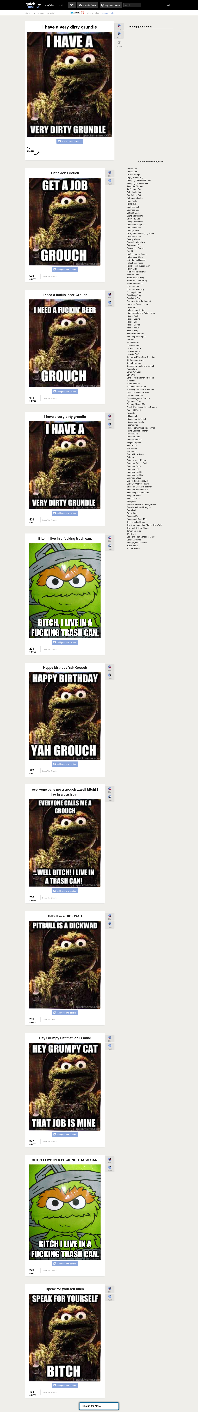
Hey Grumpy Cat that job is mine (65, 1037)
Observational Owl (135, 395)
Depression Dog (134, 245)
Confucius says (134, 227)
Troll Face (131, 533)
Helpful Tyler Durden (136, 309)
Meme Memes (133, 383)
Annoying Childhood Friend (139, 180)
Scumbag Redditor (135, 474)
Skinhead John (133, 498)
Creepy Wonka (133, 239)
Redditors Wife (133, 436)
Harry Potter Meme (135, 333)
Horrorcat (131, 339)
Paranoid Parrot (134, 410)
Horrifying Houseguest (137, 336)
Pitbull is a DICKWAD (65, 916)
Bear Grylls (132, 200)
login (169, 5)
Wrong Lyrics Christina (137, 542)
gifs (112, 12)
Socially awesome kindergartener (141, 504)
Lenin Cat (131, 374)
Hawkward (131, 306)
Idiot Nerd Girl (133, 342)
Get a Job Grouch (65, 172)
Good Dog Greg (134, 295)
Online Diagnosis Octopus (138, 398)
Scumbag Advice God (136, 463)
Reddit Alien (132, 433)
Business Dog (133, 209)
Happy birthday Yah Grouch (65, 667)
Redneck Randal (134, 439)
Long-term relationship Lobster (140, 377)
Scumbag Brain (134, 466)
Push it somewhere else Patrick (141, 427)
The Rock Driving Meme (137, 527)
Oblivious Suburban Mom (138, 392)
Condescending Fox (136, 224)
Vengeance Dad (134, 539)
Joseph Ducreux (134, 362)
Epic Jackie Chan (135, 256)
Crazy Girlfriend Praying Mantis (141, 233)
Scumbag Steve (134, 477)
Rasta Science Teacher (137, 430)
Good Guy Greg (134, 298)
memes (105, 12)
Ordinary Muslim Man (136, 404)
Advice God (132, 171)
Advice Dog (132, 168)
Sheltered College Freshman (139, 486)
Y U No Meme (133, 548)
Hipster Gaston (133, 324)
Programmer (132, 424)
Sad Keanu (132, 448)
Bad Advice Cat (134, 195)
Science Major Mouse (136, 460)
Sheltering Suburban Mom (138, 492)
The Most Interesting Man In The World (144, 524)
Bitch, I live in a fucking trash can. (65, 538)
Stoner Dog (132, 513)
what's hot (49, 5)
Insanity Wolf (133, 354)
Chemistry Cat (133, 218)
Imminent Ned (133, 345)
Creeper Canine (134, 236)
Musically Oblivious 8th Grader (140, 389)
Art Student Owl (134, 189)
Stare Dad (131, 510)
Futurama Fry (133, 286)
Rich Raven (132, 445)
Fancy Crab (132, 268)
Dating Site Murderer (136, 242)
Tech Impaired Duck (136, 521)
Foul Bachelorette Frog (137, 280)
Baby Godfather (134, 192)
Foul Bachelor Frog (135, 277)
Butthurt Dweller (134, 212)
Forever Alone (133, 274)
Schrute (130, 457)
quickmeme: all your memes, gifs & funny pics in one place (33, 5)
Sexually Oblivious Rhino (138, 483)
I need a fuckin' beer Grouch (65, 294)
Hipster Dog (132, 321)
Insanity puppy (133, 351)
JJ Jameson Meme (135, 360)
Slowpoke (131, 501)
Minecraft (131, 380)
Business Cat (133, 206)
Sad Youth (131, 451)
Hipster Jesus (133, 327)
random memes (72, 5)
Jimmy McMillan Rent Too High (141, 357)
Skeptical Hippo (134, 495)
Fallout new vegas (135, 262)
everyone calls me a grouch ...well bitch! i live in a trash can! (65, 792)
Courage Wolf (133, 230)
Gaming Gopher (134, 292)
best (61, 5)
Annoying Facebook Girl (137, 183)
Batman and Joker (135, 198)
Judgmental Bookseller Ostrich (140, 365)
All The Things (133, 174)
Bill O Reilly (132, 203)
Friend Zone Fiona (135, 283)
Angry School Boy (135, 177)
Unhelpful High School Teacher (140, 536)
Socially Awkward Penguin (139, 507)
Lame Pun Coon (134, 371)
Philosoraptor (133, 415)
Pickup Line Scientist (136, 418)
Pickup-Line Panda (135, 421)
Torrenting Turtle (134, 530)
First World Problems (136, 271)
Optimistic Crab (134, 401)
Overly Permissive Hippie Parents (142, 407)
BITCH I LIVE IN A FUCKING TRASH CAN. (65, 1159)
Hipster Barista (133, 318)
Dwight (130, 251)
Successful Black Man (137, 519)
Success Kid (132, 516)
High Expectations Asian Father (141, 312)
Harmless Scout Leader (137, 304)
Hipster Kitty (132, 330)
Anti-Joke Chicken (135, 186)
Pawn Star (131, 413)
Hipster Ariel (132, 315)
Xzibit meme (132, 545)
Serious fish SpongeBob (137, 480)
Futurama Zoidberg (135, 289)
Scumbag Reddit (134, 471)
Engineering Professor (137, 253)
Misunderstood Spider (136, 386)
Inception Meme (134, 348)
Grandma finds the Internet (139, 301)
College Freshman (135, 221)
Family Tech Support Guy (138, 265)
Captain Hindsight (135, 215)
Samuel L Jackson (135, 454)
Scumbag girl (133, 468)
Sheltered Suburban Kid (137, 489)
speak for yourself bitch (65, 1288)
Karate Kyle (132, 368)
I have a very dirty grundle (65, 416)
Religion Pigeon (134, 442)
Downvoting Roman (135, 248)
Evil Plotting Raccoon (136, 259)
